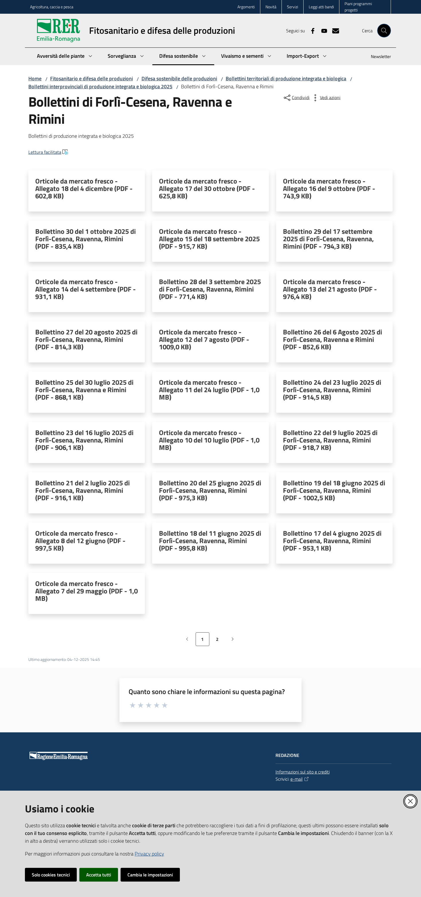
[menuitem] (377, 57)
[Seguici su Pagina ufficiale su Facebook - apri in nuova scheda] (310, 30)
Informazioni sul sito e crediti (303, 771)
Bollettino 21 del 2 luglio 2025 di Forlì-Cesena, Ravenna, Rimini (82, 490)
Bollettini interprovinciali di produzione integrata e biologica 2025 (100, 86)
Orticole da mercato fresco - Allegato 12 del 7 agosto (204, 339)
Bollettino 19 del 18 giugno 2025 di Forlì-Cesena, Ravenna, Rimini (334, 490)
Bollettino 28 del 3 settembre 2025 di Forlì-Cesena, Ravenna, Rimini (210, 289)
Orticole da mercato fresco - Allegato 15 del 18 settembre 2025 (209, 239)
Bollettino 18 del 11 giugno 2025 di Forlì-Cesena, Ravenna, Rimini (210, 540)
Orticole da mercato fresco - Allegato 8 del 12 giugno (80, 540)
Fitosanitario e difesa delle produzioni (91, 78)
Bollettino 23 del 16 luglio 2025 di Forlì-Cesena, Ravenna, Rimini (84, 440)
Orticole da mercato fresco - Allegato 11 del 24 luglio (209, 389)
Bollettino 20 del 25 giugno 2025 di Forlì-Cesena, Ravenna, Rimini (210, 490)
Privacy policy (149, 854)
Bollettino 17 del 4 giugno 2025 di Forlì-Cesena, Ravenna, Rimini (332, 540)
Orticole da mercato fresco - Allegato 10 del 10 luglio (209, 440)
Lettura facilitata (44, 152)
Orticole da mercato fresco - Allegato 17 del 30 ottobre (207, 188)
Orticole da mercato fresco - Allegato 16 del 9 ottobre (329, 188)
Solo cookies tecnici (51, 874)
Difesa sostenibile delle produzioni (179, 78)
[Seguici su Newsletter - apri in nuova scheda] (333, 30)
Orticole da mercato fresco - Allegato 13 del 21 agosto (330, 289)
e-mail (296, 779)
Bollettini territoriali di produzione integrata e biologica (286, 78)
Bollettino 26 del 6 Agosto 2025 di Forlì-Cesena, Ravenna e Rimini (332, 339)
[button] (384, 30)
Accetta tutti (98, 874)
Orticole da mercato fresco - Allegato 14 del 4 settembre (85, 289)
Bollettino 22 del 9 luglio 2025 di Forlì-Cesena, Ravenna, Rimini (330, 440)
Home (35, 78)
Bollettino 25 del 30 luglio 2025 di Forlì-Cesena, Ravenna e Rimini (84, 389)
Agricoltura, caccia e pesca (51, 7)
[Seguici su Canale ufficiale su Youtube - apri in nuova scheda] (322, 30)
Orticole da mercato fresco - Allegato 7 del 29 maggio (86, 591)
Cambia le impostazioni (150, 874)
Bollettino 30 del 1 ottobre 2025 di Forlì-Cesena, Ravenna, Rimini (85, 239)
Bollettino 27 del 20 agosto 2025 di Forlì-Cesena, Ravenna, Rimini (86, 339)
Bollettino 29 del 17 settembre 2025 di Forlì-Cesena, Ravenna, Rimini (328, 239)
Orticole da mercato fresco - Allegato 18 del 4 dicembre (84, 188)
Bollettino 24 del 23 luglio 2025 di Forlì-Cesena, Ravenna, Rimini (332, 389)
